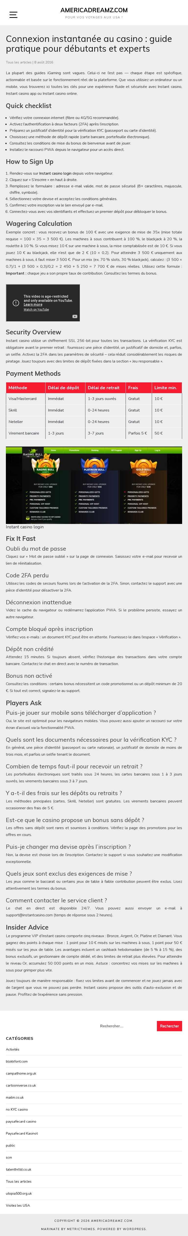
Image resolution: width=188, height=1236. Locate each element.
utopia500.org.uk (19, 1193)
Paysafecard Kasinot (22, 1133)
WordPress (134, 1229)
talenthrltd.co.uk (18, 1169)
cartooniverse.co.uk (21, 1085)
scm (9, 1157)
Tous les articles (19, 62)
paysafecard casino (21, 1121)
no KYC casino (17, 1109)
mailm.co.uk (15, 1097)
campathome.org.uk (21, 1073)
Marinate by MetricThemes (68, 1229)
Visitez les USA (18, 1205)
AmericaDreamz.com (94, 10)
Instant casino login (55, 173)
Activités (12, 1049)
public (10, 1145)
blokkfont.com (17, 1061)
